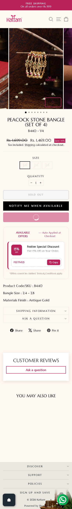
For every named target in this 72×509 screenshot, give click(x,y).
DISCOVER (35, 466)
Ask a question (36, 318)
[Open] (9, 500)
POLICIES (35, 483)
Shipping (30, 145)
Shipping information (36, 311)
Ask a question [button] (36, 370)
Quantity (36, 176)
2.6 (36, 165)
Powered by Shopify (36, 505)
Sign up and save (35, 492)
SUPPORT (35, 475)
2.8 (47, 165)
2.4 (25, 165)
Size (35, 157)
